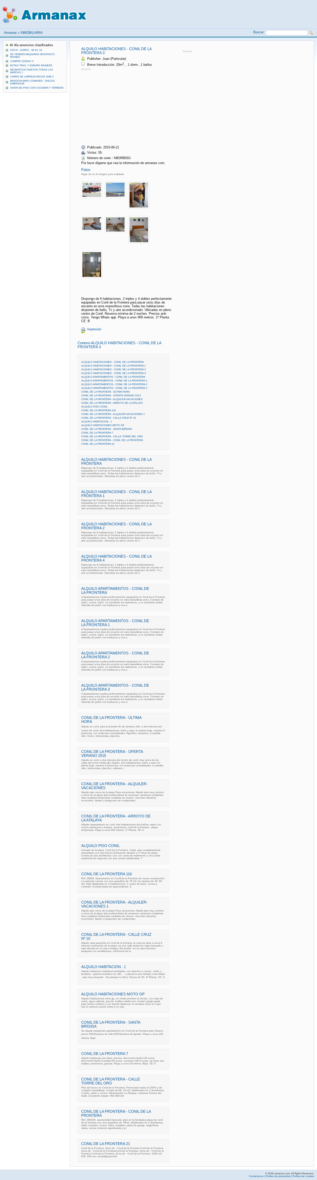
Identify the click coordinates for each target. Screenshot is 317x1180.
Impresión (94, 329)
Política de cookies (303, 1176)
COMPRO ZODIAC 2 (22, 61)
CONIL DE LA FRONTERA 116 (98, 410)
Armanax (10, 32)
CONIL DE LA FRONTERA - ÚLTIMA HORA (105, 391)
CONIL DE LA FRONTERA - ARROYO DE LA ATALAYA (112, 403)
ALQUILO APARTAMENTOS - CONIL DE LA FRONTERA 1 (114, 380)
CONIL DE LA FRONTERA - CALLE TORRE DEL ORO (112, 436)
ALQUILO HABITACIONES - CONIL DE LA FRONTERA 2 (113, 369)
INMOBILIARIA (32, 32)
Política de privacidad (278, 1176)
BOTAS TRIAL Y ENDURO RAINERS (31, 65)
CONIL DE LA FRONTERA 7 (97, 432)
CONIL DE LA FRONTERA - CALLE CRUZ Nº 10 (108, 417)
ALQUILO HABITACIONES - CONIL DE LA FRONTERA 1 (113, 365)
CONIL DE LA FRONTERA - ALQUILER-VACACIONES (112, 399)
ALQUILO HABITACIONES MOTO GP (102, 425)
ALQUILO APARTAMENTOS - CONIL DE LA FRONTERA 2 (114, 384)
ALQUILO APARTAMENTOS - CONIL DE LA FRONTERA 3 (114, 388)
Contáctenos (256, 1176)
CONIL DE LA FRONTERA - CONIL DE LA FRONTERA (112, 440)
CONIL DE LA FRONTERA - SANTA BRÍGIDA (106, 429)
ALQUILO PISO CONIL (94, 406)
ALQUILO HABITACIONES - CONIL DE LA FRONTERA (112, 362)
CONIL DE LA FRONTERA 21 (98, 443)
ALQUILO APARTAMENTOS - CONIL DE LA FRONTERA (113, 376)
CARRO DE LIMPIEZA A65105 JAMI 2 (32, 76)
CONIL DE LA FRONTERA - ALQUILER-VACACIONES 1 (113, 414)
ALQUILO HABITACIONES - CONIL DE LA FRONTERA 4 (113, 373)
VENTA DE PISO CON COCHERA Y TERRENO (37, 87)
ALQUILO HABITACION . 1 (96, 421)
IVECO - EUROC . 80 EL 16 (26, 50)
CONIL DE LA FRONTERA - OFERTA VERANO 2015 (111, 395)
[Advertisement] (122, 106)
